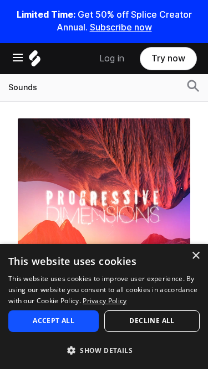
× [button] (195, 256)
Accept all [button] (53, 320)
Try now (168, 58)
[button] (104, 350)
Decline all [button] (151, 320)
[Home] (34, 61)
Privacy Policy (104, 300)
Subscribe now (121, 27)
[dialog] (104, 306)
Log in (111, 58)
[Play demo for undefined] (104, 204)
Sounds (22, 87)
